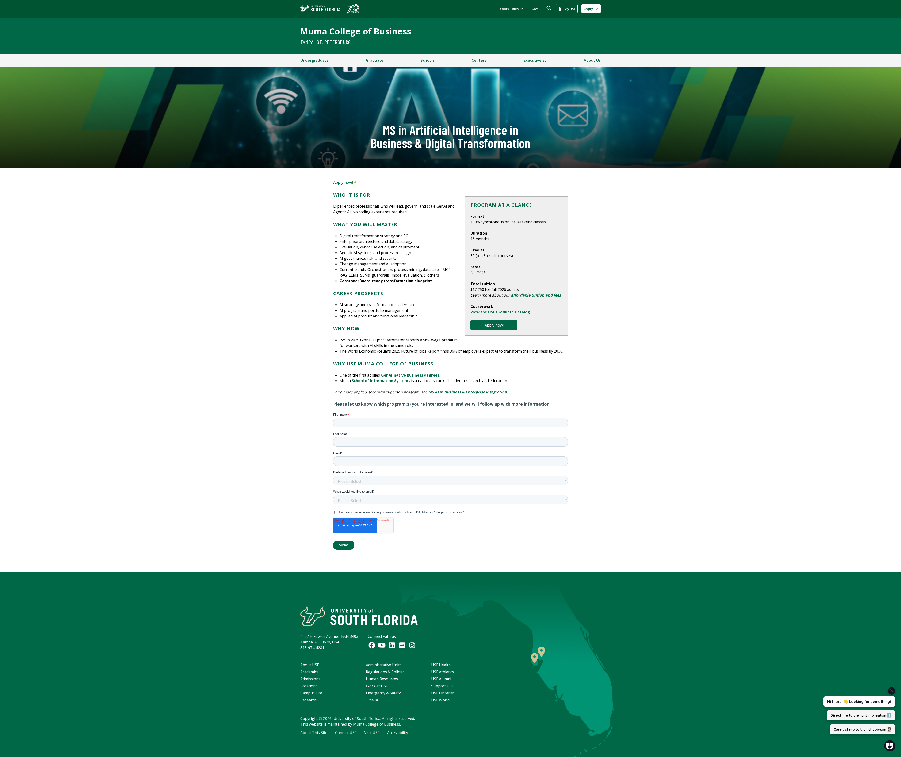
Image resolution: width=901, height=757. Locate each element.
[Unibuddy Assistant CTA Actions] (859, 710)
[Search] (549, 8)
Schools (428, 60)
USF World (440, 700)
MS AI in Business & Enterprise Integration (467, 392)
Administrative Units (383, 664)
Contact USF (345, 732)
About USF (309, 664)
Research (308, 700)
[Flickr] (402, 645)
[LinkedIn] (392, 645)
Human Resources (382, 678)
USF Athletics (442, 671)
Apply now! (343, 182)
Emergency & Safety (383, 693)
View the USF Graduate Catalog (500, 312)
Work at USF (377, 686)
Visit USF (371, 732)
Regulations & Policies (385, 671)
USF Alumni (441, 678)
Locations (308, 686)
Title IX (372, 700)
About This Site (313, 732)
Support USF (442, 686)
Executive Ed (535, 60)
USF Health (441, 664)
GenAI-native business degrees (410, 375)
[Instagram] (412, 645)
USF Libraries (443, 693)
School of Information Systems (381, 380)
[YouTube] (382, 645)
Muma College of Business (355, 31)
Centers (479, 60)
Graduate (374, 60)
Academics (309, 671)
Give (535, 9)
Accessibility (397, 732)
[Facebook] (372, 645)
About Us (592, 60)
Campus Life (311, 693)
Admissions (310, 678)
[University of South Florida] (359, 616)
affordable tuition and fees (536, 295)
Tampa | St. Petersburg (325, 41)
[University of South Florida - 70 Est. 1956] (329, 9)
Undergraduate (314, 60)
